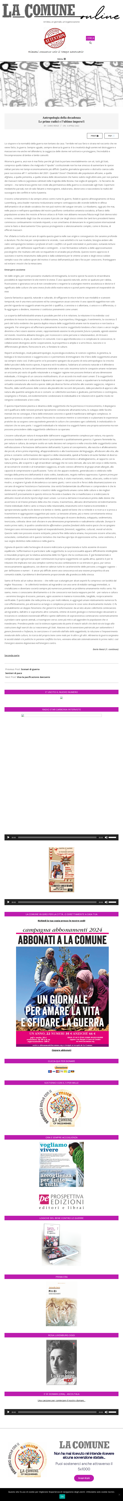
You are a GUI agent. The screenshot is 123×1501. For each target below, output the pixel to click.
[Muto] (106, 837)
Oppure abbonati (61, 1050)
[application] (61, 837)
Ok (62, 1496)
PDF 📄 (111, 135)
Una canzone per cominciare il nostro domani (61, 1400)
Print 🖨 (95, 135)
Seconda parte (12, 655)
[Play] (8, 837)
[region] (61, 1459)
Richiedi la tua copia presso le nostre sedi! (61, 920)
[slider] (113, 837)
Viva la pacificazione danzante (33, 676)
